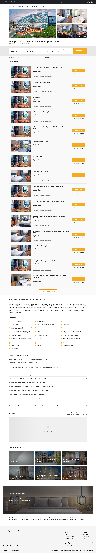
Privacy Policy (68, 540)
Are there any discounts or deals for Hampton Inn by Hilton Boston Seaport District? (32, 402)
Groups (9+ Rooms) (63, 2)
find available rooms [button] (48, 291)
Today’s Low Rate (79, 74)
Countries (15, 6)
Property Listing (68, 544)
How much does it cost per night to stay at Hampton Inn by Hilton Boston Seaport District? (33, 367)
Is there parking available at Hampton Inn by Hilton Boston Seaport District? (29, 390)
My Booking (71, 2)
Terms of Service (69, 538)
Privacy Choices (86, 542)
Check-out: (28, 49)
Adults (53, 49)
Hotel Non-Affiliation (70, 545)
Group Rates (86, 536)
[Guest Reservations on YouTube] (17, 545)
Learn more (61, 58)
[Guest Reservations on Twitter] (7, 545)
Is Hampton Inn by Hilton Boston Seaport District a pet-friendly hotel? (28, 382)
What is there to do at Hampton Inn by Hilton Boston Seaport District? (28, 394)
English (79, 2)
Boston (23, 6)
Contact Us (85, 532)
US (86, 414)
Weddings (85, 538)
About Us (67, 532)
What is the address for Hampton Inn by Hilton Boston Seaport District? (28, 359)
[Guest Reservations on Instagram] (11, 545)
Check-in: (13, 49)
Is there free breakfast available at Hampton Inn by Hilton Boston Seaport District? (31, 386)
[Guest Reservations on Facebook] (4, 545)
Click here (35, 521)
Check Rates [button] (79, 70)
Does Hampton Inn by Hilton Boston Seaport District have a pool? (26, 375)
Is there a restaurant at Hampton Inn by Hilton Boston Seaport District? (28, 379)
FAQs (66, 534)
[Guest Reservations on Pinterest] (14, 545)
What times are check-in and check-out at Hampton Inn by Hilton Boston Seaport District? (34, 371)
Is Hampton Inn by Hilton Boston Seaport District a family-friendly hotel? (28, 398)
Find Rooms (80, 51)
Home (10, 6)
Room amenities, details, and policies (42, 76)
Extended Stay (86, 540)
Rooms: (42, 49)
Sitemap (67, 542)
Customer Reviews (69, 536)
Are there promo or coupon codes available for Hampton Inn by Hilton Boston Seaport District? (34, 406)
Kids (64, 49)
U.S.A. (19, 6)
